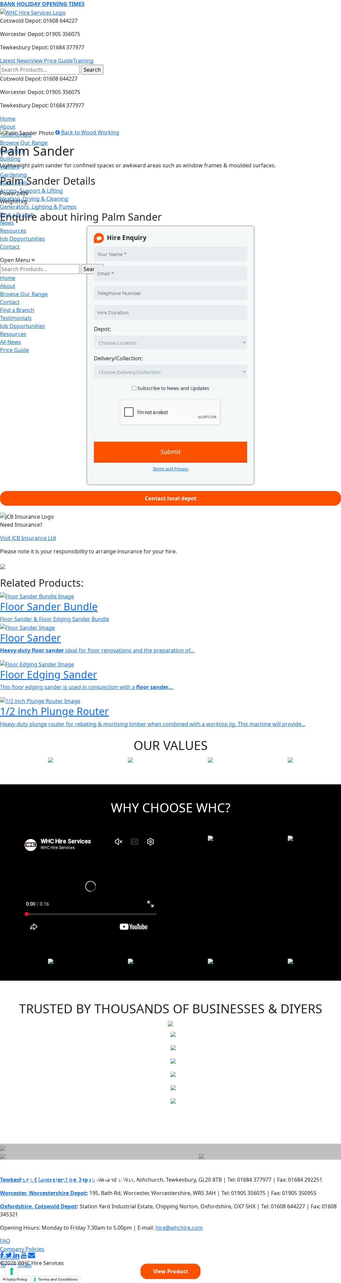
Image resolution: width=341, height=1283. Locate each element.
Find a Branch (17, 310)
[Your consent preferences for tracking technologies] (11, 1271)
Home (7, 118)
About (7, 126)
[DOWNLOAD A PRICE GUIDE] (2, 1147)
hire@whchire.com (179, 1227)
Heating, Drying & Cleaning (34, 198)
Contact (10, 246)
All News (10, 342)
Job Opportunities (22, 238)
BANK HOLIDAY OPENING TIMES (42, 4)
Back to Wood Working (89, 132)
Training (83, 60)
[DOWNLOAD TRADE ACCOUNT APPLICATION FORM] (2, 1155)
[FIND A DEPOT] (201, 1155)
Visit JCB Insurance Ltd (28, 538)
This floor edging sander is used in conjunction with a (68, 687)
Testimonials (16, 318)
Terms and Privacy (170, 469)
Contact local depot (170, 498)
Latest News (15, 60)
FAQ (5, 1241)
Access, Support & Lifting (31, 190)
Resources (13, 230)
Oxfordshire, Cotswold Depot (38, 1206)
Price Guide (14, 350)
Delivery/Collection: (118, 358)
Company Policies (22, 1249)
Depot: (102, 329)
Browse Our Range (24, 142)
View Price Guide (52, 60)
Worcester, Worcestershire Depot (43, 1193)
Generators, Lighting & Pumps (38, 206)
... (154, 687)
